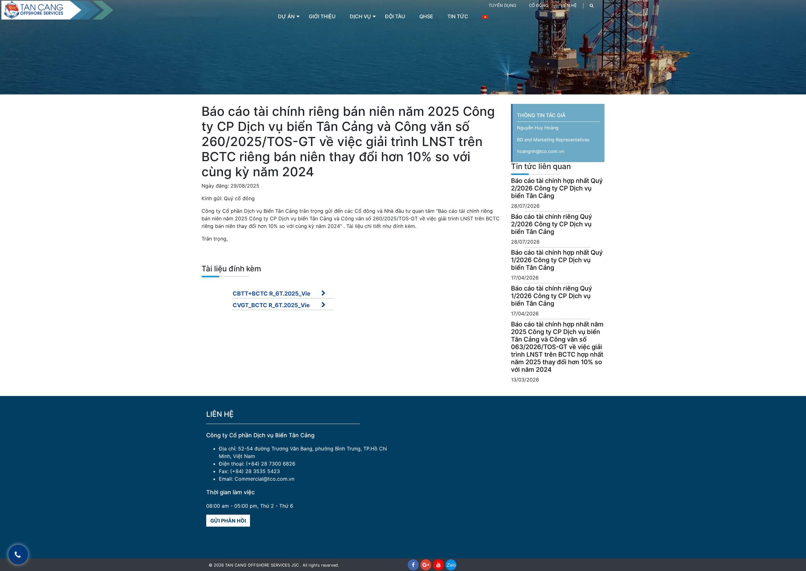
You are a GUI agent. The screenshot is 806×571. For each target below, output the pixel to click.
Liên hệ (569, 5)
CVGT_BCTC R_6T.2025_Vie (271, 305)
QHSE (426, 16)
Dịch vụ (360, 16)
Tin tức (457, 16)
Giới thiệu (322, 16)
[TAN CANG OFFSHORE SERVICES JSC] (56, 9)
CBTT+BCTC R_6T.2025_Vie (271, 293)
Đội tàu (395, 16)
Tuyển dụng (502, 5)
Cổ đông (538, 5)
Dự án (286, 16)
